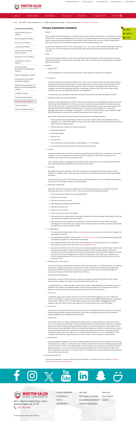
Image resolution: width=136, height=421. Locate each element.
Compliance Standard (21, 93)
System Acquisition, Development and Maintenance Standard (25, 69)
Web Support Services (88, 396)
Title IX (59, 400)
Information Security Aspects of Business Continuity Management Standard (25, 87)
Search (116, 15)
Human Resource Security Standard (23, 34)
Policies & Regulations (88, 403)
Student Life (99, 15)
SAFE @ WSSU (62, 403)
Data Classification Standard (24, 97)
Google (82, 245)
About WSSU (22, 22)
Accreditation (62, 396)
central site (82, 232)
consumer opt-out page (89, 237)
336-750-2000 (24, 407)
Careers (105, 400)
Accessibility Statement (89, 400)
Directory (106, 392)
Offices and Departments (35, 22)
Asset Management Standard (24, 39)
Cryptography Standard (22, 47)
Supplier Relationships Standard (25, 75)
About (17, 15)
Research (82, 15)
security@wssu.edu (66, 361)
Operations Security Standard (24, 57)
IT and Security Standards (73, 22)
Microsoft (93, 245)
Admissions (32, 15)
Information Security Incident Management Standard (24, 80)
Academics (49, 15)
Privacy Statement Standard (24, 101)
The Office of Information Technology (54, 22)
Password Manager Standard (24, 109)
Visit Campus (107, 396)
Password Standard (21, 105)
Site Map (83, 392)
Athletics (66, 15)
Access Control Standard (22, 43)
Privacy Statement (64, 392)
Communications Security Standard (23, 62)
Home (15, 22)
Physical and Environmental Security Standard (23, 52)
